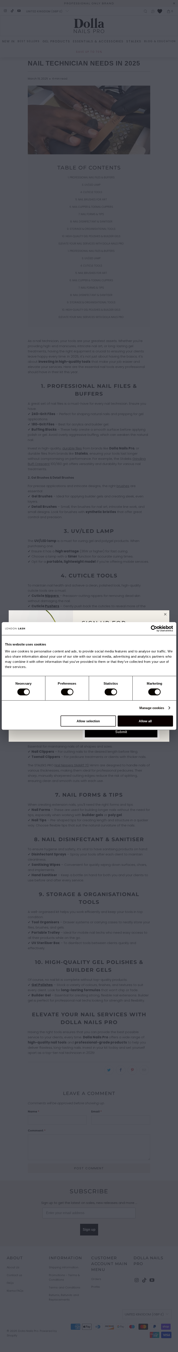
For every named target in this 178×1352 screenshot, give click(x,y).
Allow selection (88, 721)
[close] (165, 614)
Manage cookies (151, 708)
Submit (121, 732)
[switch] (67, 692)
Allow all (145, 721)
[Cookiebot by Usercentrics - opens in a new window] (154, 628)
